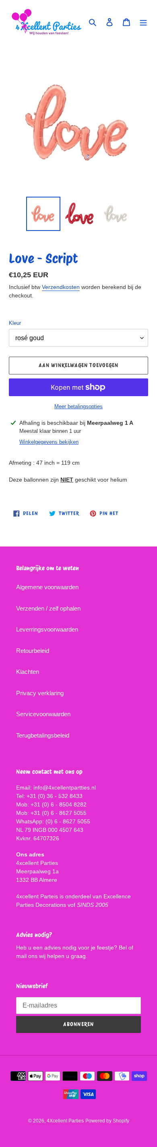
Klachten (27, 671)
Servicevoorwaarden (43, 714)
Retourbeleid (32, 650)
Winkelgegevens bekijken (48, 442)
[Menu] (143, 22)
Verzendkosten (61, 287)
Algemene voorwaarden (47, 587)
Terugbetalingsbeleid (42, 735)
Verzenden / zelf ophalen (48, 608)
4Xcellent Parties (65, 1121)
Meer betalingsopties (78, 406)
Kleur (15, 323)
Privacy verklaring (40, 693)
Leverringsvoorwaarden (47, 629)
